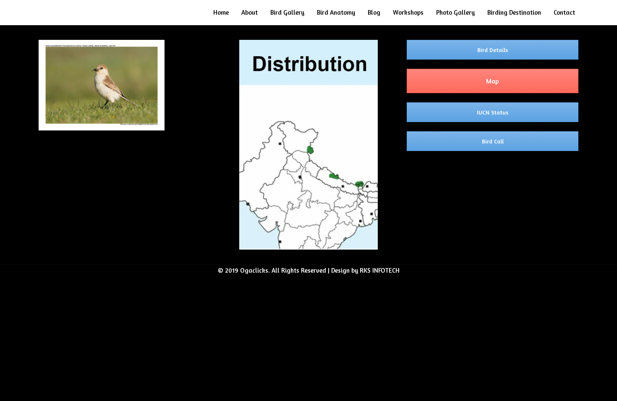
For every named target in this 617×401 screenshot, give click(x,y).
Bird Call (493, 141)
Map (492, 81)
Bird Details (492, 49)
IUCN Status (492, 112)
